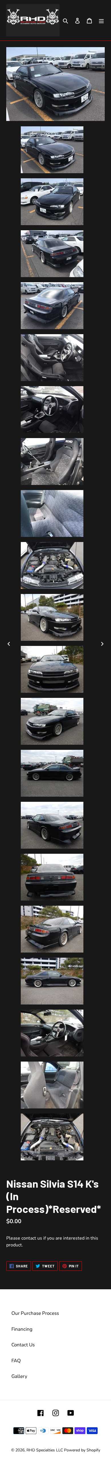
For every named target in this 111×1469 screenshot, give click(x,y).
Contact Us (23, 1345)
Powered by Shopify (82, 1450)
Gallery (19, 1376)
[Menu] (101, 20)
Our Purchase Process (35, 1313)
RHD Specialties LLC (44, 1450)
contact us (31, 1238)
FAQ (16, 1360)
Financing (21, 1329)
